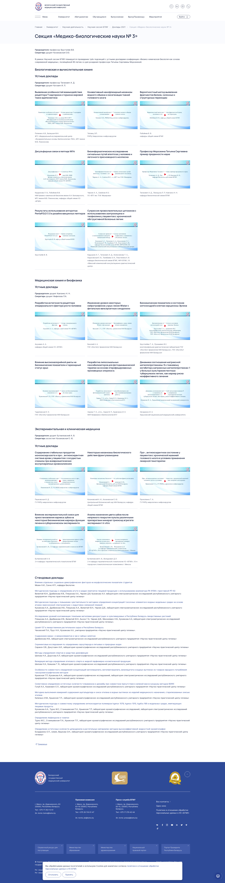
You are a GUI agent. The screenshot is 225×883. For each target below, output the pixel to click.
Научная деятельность (72, 27)
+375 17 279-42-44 (127, 812)
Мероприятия (155, 17)
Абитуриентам (81, 17)
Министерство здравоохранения (108, 848)
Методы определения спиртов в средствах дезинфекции (61, 653)
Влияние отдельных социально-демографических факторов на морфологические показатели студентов (83, 582)
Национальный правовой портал (139, 848)
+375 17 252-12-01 (46, 810)
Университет (64, 17)
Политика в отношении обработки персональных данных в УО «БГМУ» (172, 811)
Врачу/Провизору (136, 17)
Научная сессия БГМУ (98, 27)
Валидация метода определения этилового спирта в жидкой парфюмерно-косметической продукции (83, 661)
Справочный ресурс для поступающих (48, 848)
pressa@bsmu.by (130, 818)
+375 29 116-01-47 (86, 812)
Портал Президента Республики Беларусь (173, 848)
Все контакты (162, 801)
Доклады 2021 (118, 27)
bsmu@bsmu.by (49, 813)
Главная (38, 27)
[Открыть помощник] (218, 876)
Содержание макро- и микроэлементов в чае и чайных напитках (65, 636)
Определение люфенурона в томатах (52, 717)
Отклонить (53, 874)
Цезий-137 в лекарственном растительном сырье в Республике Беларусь (69, 627)
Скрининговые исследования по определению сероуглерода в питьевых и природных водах (78, 644)
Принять (69, 874)
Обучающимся (99, 17)
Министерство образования (75, 848)
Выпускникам (117, 17)
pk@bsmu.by (89, 818)
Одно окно (161, 806)
